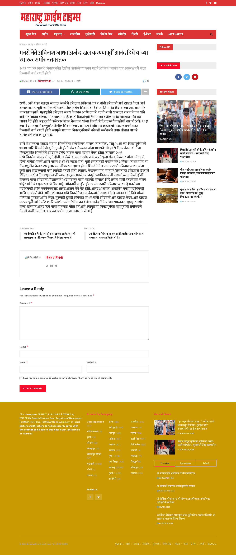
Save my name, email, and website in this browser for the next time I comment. (67, 378)
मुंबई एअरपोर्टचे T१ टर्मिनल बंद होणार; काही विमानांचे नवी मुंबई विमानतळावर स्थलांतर (198, 193)
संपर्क (92, 3)
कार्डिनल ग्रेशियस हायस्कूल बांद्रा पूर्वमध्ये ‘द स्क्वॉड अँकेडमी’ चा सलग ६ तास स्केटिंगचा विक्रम (186, 517)
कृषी (89, 437)
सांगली (134, 450)
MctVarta (100, 3)
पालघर (112, 445)
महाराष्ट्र (37, 3)
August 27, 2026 (189, 181)
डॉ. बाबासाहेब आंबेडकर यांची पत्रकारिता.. (176, 473)
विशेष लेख (64, 3)
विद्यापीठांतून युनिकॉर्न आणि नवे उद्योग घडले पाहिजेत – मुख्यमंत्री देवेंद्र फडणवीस (198, 153)
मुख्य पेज (23, 3)
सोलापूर (134, 467)
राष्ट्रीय (30, 3)
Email (24, 363)
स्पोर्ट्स (72, 3)
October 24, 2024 (64, 81)
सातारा (134, 456)
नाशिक (112, 439)
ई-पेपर (85, 3)
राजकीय (47, 3)
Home (22, 44)
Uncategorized (95, 422)
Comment (26, 303)
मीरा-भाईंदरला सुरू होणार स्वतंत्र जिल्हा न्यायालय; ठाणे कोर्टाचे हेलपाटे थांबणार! (197, 173)
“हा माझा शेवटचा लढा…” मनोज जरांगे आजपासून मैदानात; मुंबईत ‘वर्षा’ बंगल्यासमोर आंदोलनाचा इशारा (184, 130)
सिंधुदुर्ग (134, 462)
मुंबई (111, 473)
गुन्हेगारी (55, 3)
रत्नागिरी (112, 479)
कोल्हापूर (91, 449)
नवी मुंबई (113, 427)
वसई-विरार (136, 439)
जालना (90, 475)
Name (24, 347)
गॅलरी (79, 3)
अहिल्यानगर (92, 431)
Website (91, 362)
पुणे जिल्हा (113, 462)
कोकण (38, 44)
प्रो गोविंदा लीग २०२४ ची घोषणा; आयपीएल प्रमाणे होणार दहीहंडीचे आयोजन (183, 501)
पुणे (110, 456)
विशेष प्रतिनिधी (44, 81)
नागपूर (112, 433)
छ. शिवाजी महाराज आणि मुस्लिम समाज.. (176, 486)
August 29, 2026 (168, 139)
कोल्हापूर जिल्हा (94, 454)
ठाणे (45, 44)
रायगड (134, 427)
